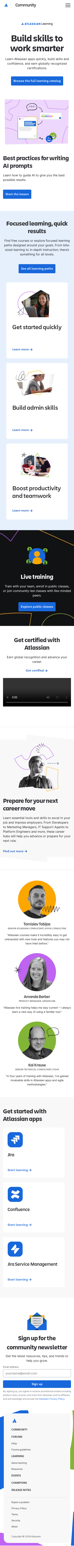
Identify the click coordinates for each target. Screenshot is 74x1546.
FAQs (14, 1443)
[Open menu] (68, 5)
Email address (11, 1366)
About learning (19, 1462)
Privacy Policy (19, 1508)
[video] (37, 692)
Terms (14, 1514)
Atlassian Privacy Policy (52, 1398)
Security (15, 1520)
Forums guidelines (21, 1449)
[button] (20, 5)
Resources (17, 1469)
